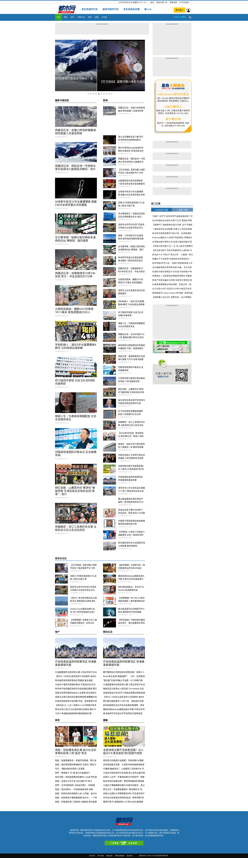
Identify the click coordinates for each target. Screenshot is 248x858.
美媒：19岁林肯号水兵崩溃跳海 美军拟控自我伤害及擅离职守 (130, 238)
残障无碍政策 (119, 856)
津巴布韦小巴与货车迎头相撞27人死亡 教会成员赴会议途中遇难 (131, 491)
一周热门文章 (182, 210)
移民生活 (81, 17)
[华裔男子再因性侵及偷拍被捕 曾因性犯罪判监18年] (109, 523)
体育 (89, 17)
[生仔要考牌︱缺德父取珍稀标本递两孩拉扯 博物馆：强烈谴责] (76, 224)
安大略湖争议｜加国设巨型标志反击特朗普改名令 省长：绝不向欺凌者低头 (131, 216)
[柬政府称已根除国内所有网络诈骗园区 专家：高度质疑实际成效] (109, 348)
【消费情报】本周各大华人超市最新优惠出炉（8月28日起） (83, 623)
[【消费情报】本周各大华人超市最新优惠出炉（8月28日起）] (61, 622)
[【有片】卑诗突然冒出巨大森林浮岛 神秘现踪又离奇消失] (61, 600)
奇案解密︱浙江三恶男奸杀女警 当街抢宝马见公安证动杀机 (75, 528)
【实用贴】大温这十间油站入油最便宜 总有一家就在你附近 (131, 535)
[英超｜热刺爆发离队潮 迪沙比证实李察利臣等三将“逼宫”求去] (76, 736)
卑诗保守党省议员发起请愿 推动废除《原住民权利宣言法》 (130, 260)
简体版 (176, 17)
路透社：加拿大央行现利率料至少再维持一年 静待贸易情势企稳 (131, 447)
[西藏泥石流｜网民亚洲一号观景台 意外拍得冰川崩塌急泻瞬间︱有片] (76, 152)
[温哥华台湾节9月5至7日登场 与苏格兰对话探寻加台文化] (109, 227)
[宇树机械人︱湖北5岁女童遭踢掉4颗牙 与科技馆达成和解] (76, 331)
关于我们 (92, 856)
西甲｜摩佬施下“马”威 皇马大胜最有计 (72, 773)
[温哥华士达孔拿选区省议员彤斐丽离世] (109, 293)
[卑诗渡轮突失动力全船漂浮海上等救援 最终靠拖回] (109, 545)
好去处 (104, 17)
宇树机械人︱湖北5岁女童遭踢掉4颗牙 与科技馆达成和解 (75, 346)
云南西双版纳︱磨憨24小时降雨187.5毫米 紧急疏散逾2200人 (74, 310)
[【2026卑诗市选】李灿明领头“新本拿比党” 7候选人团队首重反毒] (109, 436)
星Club (148, 9)
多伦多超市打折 (90, 9)
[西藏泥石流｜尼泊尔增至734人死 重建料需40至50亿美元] (109, 337)
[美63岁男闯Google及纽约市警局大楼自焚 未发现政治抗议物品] (109, 150)
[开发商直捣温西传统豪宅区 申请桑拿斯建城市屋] (109, 480)
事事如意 (173, 2)
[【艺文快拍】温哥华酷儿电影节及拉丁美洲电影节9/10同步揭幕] (109, 172)
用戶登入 (179, 10)
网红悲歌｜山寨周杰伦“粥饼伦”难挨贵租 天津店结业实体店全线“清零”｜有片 (75, 491)
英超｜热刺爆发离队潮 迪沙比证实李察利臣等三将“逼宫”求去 (75, 751)
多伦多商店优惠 (131, 9)
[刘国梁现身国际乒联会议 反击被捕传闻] (76, 438)
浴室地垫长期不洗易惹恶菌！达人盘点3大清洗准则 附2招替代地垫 (131, 469)
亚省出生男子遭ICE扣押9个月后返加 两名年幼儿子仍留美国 (131, 513)
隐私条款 (109, 856)
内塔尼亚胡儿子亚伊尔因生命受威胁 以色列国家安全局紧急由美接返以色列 (131, 458)
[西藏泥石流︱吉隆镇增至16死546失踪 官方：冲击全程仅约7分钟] (76, 259)
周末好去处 (61, 558)
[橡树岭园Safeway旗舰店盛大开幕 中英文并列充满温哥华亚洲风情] (109, 579)
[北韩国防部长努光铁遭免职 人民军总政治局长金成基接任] (109, 183)
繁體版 (183, 17)
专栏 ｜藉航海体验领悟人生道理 (69, 769)
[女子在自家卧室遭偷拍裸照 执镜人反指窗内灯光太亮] (109, 414)
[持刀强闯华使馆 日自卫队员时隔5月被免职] (76, 367)
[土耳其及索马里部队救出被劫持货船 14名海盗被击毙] (109, 381)
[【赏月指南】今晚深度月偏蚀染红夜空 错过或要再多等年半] (109, 622)
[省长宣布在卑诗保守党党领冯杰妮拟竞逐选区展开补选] (109, 403)
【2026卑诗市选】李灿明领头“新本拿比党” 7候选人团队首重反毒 (131, 436)
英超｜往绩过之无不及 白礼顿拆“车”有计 (73, 781)
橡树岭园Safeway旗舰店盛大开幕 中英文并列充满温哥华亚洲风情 (131, 579)
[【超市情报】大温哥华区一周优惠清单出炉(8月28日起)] (109, 568)
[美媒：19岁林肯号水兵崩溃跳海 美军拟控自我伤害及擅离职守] (109, 238)
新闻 (65, 17)
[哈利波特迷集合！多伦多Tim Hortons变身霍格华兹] (109, 590)
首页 (58, 17)
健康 (96, 17)
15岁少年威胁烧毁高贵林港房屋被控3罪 (73, 713)
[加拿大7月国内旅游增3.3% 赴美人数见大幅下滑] (109, 205)
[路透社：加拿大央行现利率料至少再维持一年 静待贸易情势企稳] (109, 447)
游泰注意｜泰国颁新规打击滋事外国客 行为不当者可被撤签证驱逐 (131, 359)
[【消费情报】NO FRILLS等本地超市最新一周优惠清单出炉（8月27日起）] (109, 600)
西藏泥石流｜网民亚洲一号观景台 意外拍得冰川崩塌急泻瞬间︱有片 (75, 167)
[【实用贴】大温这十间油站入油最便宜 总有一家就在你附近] (109, 534)
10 (111, 94)
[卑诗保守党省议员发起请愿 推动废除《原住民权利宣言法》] (109, 260)
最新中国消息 (62, 100)
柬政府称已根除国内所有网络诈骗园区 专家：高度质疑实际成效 (131, 348)
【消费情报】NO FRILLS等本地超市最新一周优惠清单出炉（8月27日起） (131, 601)
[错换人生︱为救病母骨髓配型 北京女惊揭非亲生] (76, 402)
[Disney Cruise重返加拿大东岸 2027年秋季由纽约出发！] (61, 611)
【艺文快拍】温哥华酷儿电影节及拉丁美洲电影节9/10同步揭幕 (131, 172)
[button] (190, 17)
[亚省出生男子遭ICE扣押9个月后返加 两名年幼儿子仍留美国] (109, 512)
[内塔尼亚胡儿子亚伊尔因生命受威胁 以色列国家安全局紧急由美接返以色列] (109, 458)
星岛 (152, 2)
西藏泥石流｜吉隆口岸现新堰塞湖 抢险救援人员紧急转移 (75, 132)
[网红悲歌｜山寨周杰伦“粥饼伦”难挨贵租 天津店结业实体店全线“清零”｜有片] (76, 474)
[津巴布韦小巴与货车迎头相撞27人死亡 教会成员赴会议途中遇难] (109, 490)
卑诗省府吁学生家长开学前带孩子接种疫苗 (122, 713)
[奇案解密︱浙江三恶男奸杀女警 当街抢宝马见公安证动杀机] (76, 513)
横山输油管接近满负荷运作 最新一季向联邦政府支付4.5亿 (131, 502)
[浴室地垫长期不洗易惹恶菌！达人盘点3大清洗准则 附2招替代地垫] (109, 469)
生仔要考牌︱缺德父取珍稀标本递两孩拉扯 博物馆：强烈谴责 (75, 239)
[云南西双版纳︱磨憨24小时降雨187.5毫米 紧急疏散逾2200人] (76, 295)
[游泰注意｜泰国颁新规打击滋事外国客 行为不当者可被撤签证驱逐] (109, 359)
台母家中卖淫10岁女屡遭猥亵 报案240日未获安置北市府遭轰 (76, 203)
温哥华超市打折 (110, 9)
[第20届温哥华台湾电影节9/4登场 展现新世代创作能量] (109, 611)
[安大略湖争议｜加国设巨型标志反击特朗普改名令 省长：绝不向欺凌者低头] (109, 216)
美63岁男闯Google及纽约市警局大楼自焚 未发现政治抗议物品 (130, 151)
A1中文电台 (184, 2)
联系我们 (130, 856)
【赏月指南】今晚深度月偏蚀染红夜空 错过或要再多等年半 (131, 623)
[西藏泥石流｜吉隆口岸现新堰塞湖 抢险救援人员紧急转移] (76, 116)
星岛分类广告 (161, 2)
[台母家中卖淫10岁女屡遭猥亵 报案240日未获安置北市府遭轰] (76, 188)
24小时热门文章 (161, 210)
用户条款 (101, 856)
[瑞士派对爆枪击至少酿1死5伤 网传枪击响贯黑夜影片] (109, 139)
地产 (72, 17)
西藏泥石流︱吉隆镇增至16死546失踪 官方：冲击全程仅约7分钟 (75, 275)
